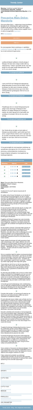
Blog (12, 407)
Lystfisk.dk (4, 49)
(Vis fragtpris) (8, 33)
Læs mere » (16, 38)
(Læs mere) (17, 31)
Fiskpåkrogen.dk (21, 49)
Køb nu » (16, 42)
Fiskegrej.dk (10, 49)
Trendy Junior (16, 3)
